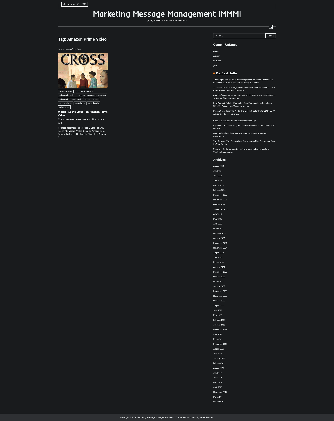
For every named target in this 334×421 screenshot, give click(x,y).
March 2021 (218, 339)
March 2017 (218, 397)
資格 (215, 65)
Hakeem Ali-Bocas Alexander (70, 99)
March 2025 (218, 228)
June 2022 (217, 310)
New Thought (93, 103)
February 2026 (219, 190)
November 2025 (220, 200)
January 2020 (219, 358)
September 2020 (220, 344)
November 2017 (220, 392)
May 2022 (217, 315)
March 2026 (218, 185)
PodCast (217, 61)
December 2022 (220, 291)
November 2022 (220, 296)
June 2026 (217, 176)
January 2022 (219, 325)
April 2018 (217, 387)
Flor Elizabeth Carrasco (83, 91)
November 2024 (220, 248)
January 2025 (219, 238)
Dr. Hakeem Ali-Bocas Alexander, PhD (75, 119)
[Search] (271, 27)
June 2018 (217, 377)
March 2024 (218, 262)
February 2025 (219, 233)
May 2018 (217, 382)
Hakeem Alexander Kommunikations (91, 95)
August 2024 (218, 253)
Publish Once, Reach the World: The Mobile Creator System (239, 111)
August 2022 (218, 305)
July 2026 (217, 171)
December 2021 (220, 329)
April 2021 (217, 334)
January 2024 (219, 267)
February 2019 (219, 363)
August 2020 (218, 349)
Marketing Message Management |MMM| (167, 14)
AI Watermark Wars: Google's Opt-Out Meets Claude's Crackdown (241, 87)
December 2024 (220, 243)
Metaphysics (80, 103)
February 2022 (219, 320)
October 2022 (219, 301)
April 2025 (217, 224)
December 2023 (220, 272)
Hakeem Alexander (66, 95)
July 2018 (217, 373)
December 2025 (220, 195)
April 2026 (217, 180)
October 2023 (219, 277)
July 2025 (217, 214)
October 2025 (219, 204)
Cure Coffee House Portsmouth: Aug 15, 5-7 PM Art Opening (239, 95)
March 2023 (218, 281)
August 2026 (218, 166)
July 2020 (217, 353)
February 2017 (219, 401)
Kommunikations (91, 99)
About (216, 51)
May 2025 (217, 219)
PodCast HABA (226, 73)
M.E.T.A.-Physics (65, 103)
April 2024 (217, 257)
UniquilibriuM (64, 107)
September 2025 (220, 209)
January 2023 (219, 286)
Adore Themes (206, 417)
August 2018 (218, 368)
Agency (216, 56)
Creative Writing (65, 91)
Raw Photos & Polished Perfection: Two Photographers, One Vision (242, 103)
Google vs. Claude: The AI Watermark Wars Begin (234, 121)
